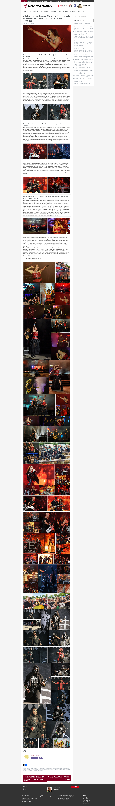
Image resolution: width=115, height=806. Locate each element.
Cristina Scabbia (58, 768)
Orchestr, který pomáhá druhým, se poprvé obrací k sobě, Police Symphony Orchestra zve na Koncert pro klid (83, 72)
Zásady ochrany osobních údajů (47, 796)
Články (30, 11)
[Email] (42, 758)
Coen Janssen (52, 768)
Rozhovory (46, 11)
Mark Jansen (36, 769)
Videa (41, 11)
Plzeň (64, 769)
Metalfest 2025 (45, 769)
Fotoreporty (36, 11)
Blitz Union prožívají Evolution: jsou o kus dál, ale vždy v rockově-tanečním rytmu (59, 778)
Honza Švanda (31, 23)
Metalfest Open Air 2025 (59, 769)
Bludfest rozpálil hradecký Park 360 (82, 83)
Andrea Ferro (47, 768)
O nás (41, 795)
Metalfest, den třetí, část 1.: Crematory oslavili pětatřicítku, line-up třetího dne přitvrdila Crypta (83, 80)
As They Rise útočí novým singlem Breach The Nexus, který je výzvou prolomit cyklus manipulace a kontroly (83, 33)
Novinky (25, 11)
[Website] (40, 758)
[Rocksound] (39, 5)
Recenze (59, 11)
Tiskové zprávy (81, 11)
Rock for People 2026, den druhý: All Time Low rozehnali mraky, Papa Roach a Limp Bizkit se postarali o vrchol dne (83, 28)
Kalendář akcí (66, 11)
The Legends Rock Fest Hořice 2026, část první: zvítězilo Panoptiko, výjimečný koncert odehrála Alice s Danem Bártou (83, 61)
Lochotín (32, 769)
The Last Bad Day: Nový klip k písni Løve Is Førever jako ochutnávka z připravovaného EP (45, 1)
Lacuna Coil (28, 769)
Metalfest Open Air (51, 769)
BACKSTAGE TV (53, 11)
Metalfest (40, 769)
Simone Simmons (40, 770)
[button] (35, 81)
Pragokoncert (68, 769)
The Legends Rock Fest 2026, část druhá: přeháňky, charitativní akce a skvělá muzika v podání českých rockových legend (83, 56)
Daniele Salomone (64, 768)
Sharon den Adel (34, 770)
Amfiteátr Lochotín (42, 768)
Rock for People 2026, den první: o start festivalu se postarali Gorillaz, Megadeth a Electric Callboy (83, 52)
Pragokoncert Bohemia (27, 770)
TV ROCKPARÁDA (73, 11)
